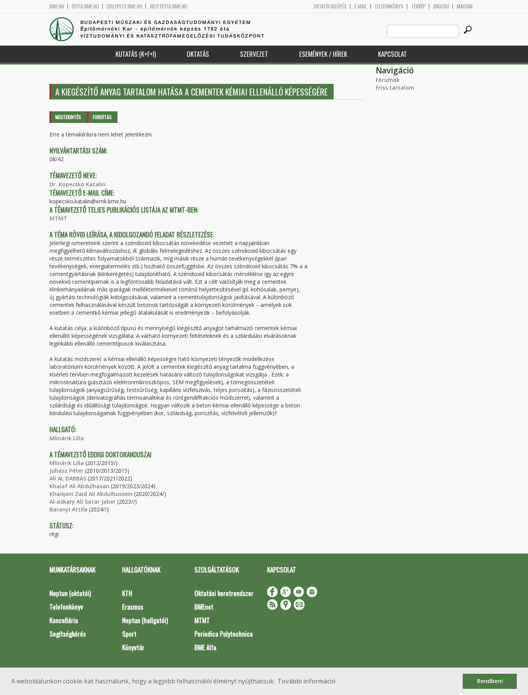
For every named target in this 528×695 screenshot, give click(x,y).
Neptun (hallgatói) (145, 620)
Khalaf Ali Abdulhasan (79, 486)
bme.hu (56, 6)
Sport (129, 634)
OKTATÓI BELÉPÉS (330, 6)
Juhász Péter (66, 470)
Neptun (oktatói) (70, 593)
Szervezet (254, 54)
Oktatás (198, 54)
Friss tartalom (395, 87)
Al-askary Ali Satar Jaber (82, 501)
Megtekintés (68, 117)
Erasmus (132, 607)
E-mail (360, 6)
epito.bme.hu (85, 6)
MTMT (58, 218)
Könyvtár (133, 647)
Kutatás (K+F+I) (136, 54)
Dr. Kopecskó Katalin (77, 184)
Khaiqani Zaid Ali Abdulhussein (91, 493)
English (441, 6)
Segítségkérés (67, 634)
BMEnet (203, 607)
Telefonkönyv (389, 6)
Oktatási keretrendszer (224, 593)
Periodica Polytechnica (223, 634)
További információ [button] (307, 681)
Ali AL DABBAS (67, 478)
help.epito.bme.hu (168, 6)
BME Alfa (205, 647)
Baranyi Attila (68, 509)
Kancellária (63, 620)
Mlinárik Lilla (66, 438)
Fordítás (102, 117)
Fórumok (388, 79)
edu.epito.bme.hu (124, 6)
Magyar (465, 6)
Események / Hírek (323, 54)
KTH (127, 593)
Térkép (418, 6)
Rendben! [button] (490, 681)
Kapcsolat (392, 54)
